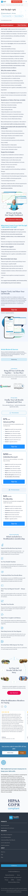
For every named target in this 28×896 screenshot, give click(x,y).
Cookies (19, 879)
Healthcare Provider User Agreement (12, 877)
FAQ (2, 854)
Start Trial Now (22, 25)
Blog (2, 857)
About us (3, 852)
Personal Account (5, 825)
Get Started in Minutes (14, 220)
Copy (22, 753)
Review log (14, 359)
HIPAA (12, 879)
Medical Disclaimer (9, 875)
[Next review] (5, 706)
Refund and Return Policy (14, 882)
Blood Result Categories (6, 834)
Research (3, 5)
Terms (18, 875)
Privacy (6, 879)
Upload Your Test (17, 1)
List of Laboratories (5, 842)
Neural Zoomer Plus (6, 16)
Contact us (14, 865)
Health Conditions (5, 845)
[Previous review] (2, 706)
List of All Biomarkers (6, 837)
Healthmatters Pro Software (7, 828)
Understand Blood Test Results (8, 840)
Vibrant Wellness (18, 16)
